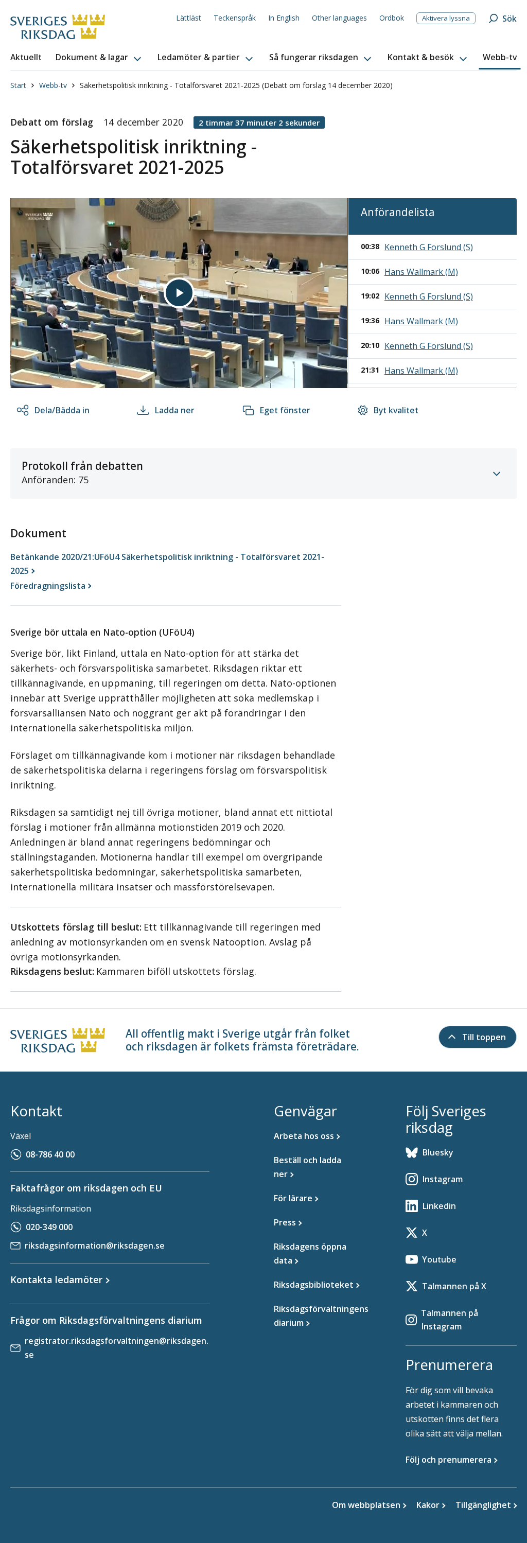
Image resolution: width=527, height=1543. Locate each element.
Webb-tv (53, 85)
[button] (99, 57)
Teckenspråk (235, 18)
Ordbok (391, 18)
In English (284, 18)
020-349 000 (49, 1227)
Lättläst (188, 18)
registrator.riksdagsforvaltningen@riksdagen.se (116, 1347)
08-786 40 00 (50, 1154)
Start (18, 85)
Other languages (339, 18)
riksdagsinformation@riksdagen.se (95, 1245)
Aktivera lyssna (446, 18)
